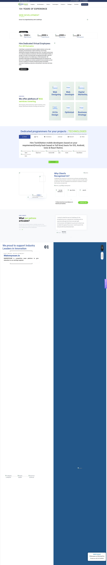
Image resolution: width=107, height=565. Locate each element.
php (37, 136)
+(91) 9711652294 (99, 558)
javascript (60, 136)
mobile (25, 136)
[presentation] (71, 199)
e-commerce (48, 136)
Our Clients (22, 215)
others (83, 136)
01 (46, 246)
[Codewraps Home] (23, 4)
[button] (19, 229)
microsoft (71, 136)
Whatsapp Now (100, 556)
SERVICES (21, 96)
